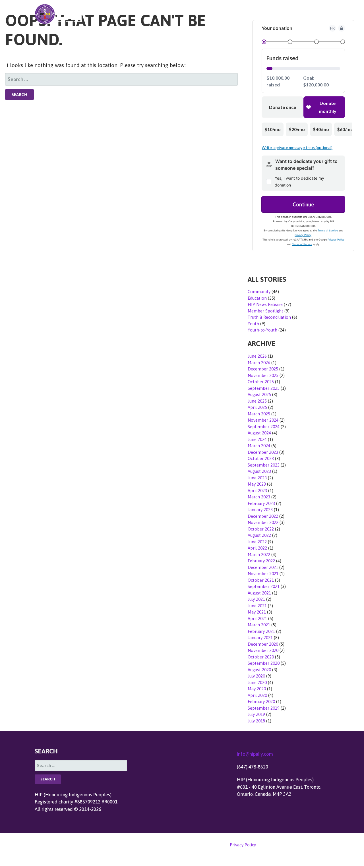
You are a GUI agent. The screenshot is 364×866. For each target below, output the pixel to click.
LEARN (326, 13)
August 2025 (259, 394)
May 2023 (257, 484)
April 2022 (257, 548)
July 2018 (256, 720)
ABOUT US (264, 13)
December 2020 (263, 644)
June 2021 (257, 605)
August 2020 (259, 669)
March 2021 (259, 624)
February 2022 (261, 560)
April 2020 (257, 695)
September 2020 (264, 663)
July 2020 (256, 676)
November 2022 (263, 522)
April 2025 (257, 407)
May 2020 (257, 688)
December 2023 (263, 452)
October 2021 (261, 580)
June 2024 (257, 439)
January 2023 (260, 509)
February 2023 (261, 503)
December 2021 (263, 567)
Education (257, 298)
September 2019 (264, 708)
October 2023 (261, 458)
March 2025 (259, 413)
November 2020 (263, 650)
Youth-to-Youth (262, 330)
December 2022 (263, 516)
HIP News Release (265, 304)
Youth (253, 323)
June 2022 (257, 541)
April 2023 (257, 490)
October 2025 (261, 381)
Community (259, 291)
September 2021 (264, 586)
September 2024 (264, 426)
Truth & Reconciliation (269, 317)
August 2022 (259, 535)
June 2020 (257, 682)
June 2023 (257, 477)
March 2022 (259, 554)
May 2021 (257, 612)
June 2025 (257, 401)
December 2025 (263, 368)
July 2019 (256, 714)
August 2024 (259, 432)
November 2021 (263, 573)
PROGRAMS (297, 13)
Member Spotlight (265, 310)
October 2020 (261, 656)
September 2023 (264, 465)
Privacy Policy (243, 844)
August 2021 (259, 593)
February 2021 (261, 631)
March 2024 (259, 445)
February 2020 (261, 701)
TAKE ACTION (228, 13)
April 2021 (257, 618)
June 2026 (257, 356)
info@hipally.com (255, 754)
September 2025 (264, 388)
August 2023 (259, 471)
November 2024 (263, 420)
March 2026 (259, 362)
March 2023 (259, 496)
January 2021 (260, 637)
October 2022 (261, 529)
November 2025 (263, 375)
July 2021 (256, 599)
